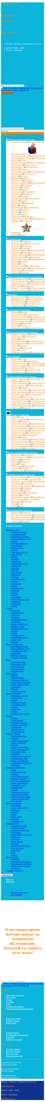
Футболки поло (18, 243)
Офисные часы (17, 470)
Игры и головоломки (20, 799)
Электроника (11, 108)
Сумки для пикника (19, 761)
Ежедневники (12, 124)
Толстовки (15, 246)
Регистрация (11, 8)
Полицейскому (17, 207)
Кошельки (15, 459)
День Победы (17, 165)
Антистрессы (17, 337)
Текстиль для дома (19, 477)
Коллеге (14, 201)
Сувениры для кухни (20, 830)
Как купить (11, 998)
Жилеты (14, 261)
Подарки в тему (13, 99)
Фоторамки (16, 484)
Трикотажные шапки (20, 629)
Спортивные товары (19, 794)
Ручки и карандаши (14, 104)
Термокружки (17, 435)
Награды (15, 461)
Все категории (12, 97)
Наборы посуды (18, 370)
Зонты (14, 417)
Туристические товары (20, 797)
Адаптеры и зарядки (19, 680)
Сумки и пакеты (13, 115)
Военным (15, 210)
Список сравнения (19, 59)
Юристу (14, 214)
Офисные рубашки (19, 620)
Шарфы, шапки (18, 257)
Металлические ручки (20, 649)
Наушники (16, 323)
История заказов (13, 1051)
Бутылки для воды (19, 426)
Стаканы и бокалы (19, 723)
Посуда (9, 113)
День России (16, 174)
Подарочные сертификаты (17, 1035)
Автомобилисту (18, 198)
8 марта (14, 235)
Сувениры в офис (19, 154)
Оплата (9, 1000)
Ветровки (15, 248)
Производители (12, 1033)
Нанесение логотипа (15, 995)
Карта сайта (11, 1023)
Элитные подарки (19, 142)
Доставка (10, 1002)
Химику (14, 169)
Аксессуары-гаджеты (20, 685)
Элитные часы (17, 306)
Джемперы (16, 252)
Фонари (14, 326)
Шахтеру (15, 189)
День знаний (16, 192)
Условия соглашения (15, 1007)
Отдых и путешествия (15, 117)
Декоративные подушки (21, 835)
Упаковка (15, 381)
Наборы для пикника (20, 792)
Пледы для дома (18, 479)
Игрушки (15, 495)
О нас (8, 1004)
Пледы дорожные (18, 419)
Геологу (14, 160)
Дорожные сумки (18, 394)
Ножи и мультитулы (19, 783)
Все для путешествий (20, 781)
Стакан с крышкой (19, 725)
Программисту (17, 167)
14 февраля (16, 221)
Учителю (15, 196)
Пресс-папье (16, 466)
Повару (14, 205)
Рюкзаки (15, 388)
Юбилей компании (19, 543)
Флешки (14, 312)
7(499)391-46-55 (13, 37)
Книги (14, 506)
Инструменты (17, 493)
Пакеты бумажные (19, 379)
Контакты (10, 882)
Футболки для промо (20, 714)
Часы (8, 106)
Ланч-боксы (16, 368)
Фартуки (15, 273)
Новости (9, 879)
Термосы (15, 421)
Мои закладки (12, 1054)
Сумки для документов (21, 756)
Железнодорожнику (19, 564)
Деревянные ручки (19, 651)
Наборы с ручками (19, 655)
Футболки (15, 241)
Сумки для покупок (19, 741)
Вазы (13, 504)
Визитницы (16, 455)
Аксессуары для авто (20, 776)
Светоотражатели (18, 343)
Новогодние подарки (20, 599)
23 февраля (16, 232)
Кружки (14, 359)
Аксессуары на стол (19, 808)
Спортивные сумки (19, 758)
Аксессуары (16, 270)
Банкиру (15, 212)
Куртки (14, 264)
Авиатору (15, 187)
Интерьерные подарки (20, 846)
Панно (14, 464)
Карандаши (16, 286)
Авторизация (11, 11)
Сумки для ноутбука (19, 747)
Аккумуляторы (17, 314)
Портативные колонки (20, 682)
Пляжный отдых (18, 433)
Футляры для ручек (19, 658)
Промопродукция (18, 341)
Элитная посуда (18, 372)
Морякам (15, 178)
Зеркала (14, 346)
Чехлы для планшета (20, 750)
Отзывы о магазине (14, 526)
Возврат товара (12, 1021)
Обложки (15, 468)
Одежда (9, 101)
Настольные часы (18, 299)
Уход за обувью (17, 499)
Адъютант (15, 521)
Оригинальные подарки (21, 539)
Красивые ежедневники (21, 862)
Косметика (16, 502)
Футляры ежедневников (21, 864)
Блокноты (15, 512)
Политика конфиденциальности (19, 1009)
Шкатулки (15, 490)
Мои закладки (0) (18, 57)
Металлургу (16, 180)
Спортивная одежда (19, 637)
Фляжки (14, 437)
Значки (14, 350)
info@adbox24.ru (8, 1099)
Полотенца (16, 488)
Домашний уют (12, 122)
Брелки (14, 339)
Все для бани (17, 448)
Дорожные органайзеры (21, 763)
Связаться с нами (13, 1019)
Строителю (16, 185)
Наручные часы (18, 301)
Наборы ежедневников (20, 866)
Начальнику (16, 203)
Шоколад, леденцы (19, 696)
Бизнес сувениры (13, 119)
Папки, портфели (18, 385)
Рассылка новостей (14, 1056)
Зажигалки (16, 348)
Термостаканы (17, 361)
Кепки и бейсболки (19, 624)
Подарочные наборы (20, 537)
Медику (14, 176)
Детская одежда (18, 266)
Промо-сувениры (13, 110)
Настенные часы (18, 297)
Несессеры (16, 397)
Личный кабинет (13, 1049)
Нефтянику (16, 194)
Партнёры (10, 1037)
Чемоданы (15, 408)
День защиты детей (19, 552)
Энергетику (16, 216)
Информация (7, 875)
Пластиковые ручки (19, 646)
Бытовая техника (18, 328)
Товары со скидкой (14, 1040)
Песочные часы (18, 303)
